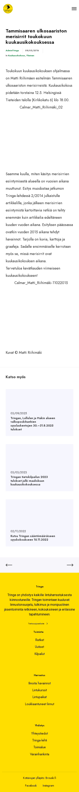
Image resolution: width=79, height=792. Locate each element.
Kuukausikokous (16, 55)
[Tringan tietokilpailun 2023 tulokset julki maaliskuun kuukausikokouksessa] (39, 467)
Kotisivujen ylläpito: (34, 778)
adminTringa (12, 50)
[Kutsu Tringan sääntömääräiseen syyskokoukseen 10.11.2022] (39, 522)
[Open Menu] (74, 8)
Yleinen (30, 55)
